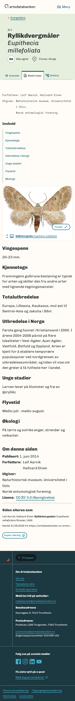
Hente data (9, 695)
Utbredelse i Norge (17, 156)
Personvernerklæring (15, 690)
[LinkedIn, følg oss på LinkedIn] (32, 661)
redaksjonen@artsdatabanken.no (36, 601)
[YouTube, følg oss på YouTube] (39, 661)
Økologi (10, 179)
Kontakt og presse (26, 589)
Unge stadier (13, 163)
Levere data (26, 695)
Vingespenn (12, 132)
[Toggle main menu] (63, 7)
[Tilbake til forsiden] (20, 7)
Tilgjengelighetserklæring (47, 690)
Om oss (20, 578)
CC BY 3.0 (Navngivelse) (35, 497)
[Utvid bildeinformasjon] (10, 236)
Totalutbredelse (15, 148)
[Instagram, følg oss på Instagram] (25, 661)
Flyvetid (10, 171)
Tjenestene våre (25, 584)
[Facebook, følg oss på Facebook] (18, 661)
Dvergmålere (17, 17)
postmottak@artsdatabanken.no (35, 631)
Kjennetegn (12, 140)
